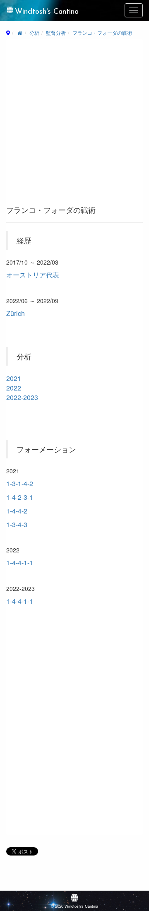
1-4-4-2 (16, 511)
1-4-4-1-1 (19, 562)
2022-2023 (22, 397)
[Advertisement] (74, 125)
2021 (13, 378)
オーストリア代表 (32, 275)
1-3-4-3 (16, 524)
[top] (20, 32)
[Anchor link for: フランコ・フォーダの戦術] (99, 209)
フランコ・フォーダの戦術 (102, 32)
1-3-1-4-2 (19, 483)
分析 (34, 32)
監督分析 (56, 32)
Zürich (15, 313)
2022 (13, 388)
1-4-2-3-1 (19, 497)
